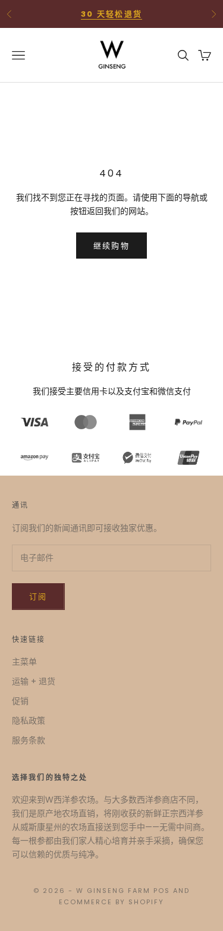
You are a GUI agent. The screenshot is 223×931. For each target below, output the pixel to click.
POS (161, 890)
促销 (20, 701)
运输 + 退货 (33, 681)
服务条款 (28, 740)
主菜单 (24, 662)
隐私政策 (28, 720)
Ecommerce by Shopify (111, 902)
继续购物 (111, 245)
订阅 (38, 596)
